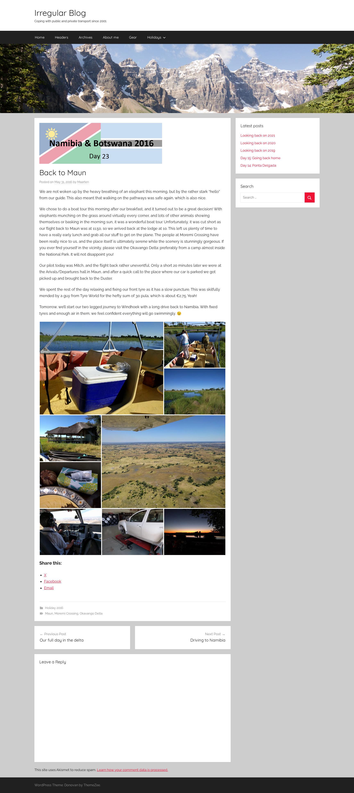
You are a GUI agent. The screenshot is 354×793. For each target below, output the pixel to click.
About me (111, 37)
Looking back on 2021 (258, 135)
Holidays (154, 37)
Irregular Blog (60, 13)
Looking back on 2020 (258, 143)
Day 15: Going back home (260, 158)
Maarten (83, 182)
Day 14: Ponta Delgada (258, 165)
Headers (61, 37)
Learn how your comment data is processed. (132, 770)
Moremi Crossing (66, 613)
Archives (85, 37)
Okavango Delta (91, 613)
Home (39, 37)
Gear (133, 37)
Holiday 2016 (54, 608)
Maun (49, 613)
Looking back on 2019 (258, 150)
